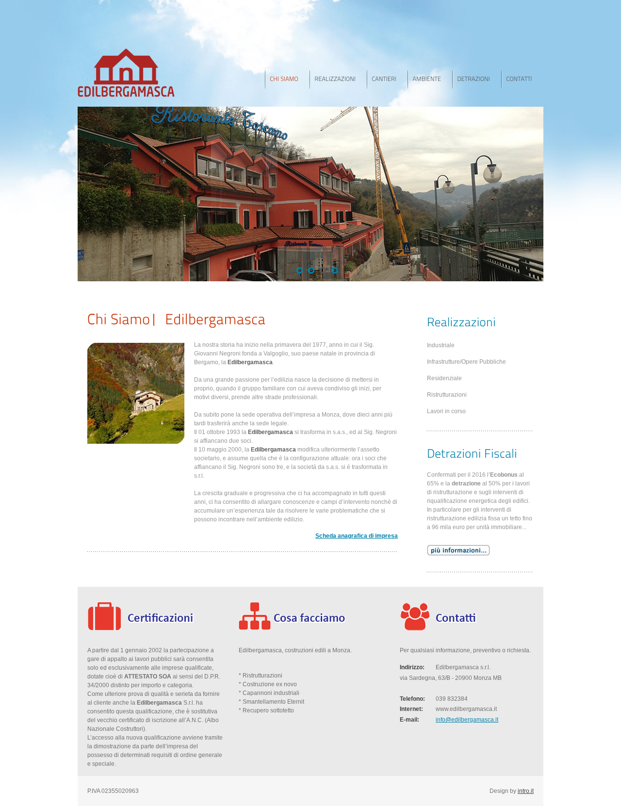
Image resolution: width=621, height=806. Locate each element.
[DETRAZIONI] (476, 79)
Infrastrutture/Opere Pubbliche (466, 361)
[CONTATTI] (522, 79)
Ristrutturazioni (447, 394)
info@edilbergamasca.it (467, 719)
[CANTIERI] (387, 79)
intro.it (526, 791)
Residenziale (444, 378)
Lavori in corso (446, 411)
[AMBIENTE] (430, 79)
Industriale (441, 345)
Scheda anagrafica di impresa (356, 535)
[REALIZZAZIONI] (338, 79)
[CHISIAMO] (287, 79)
